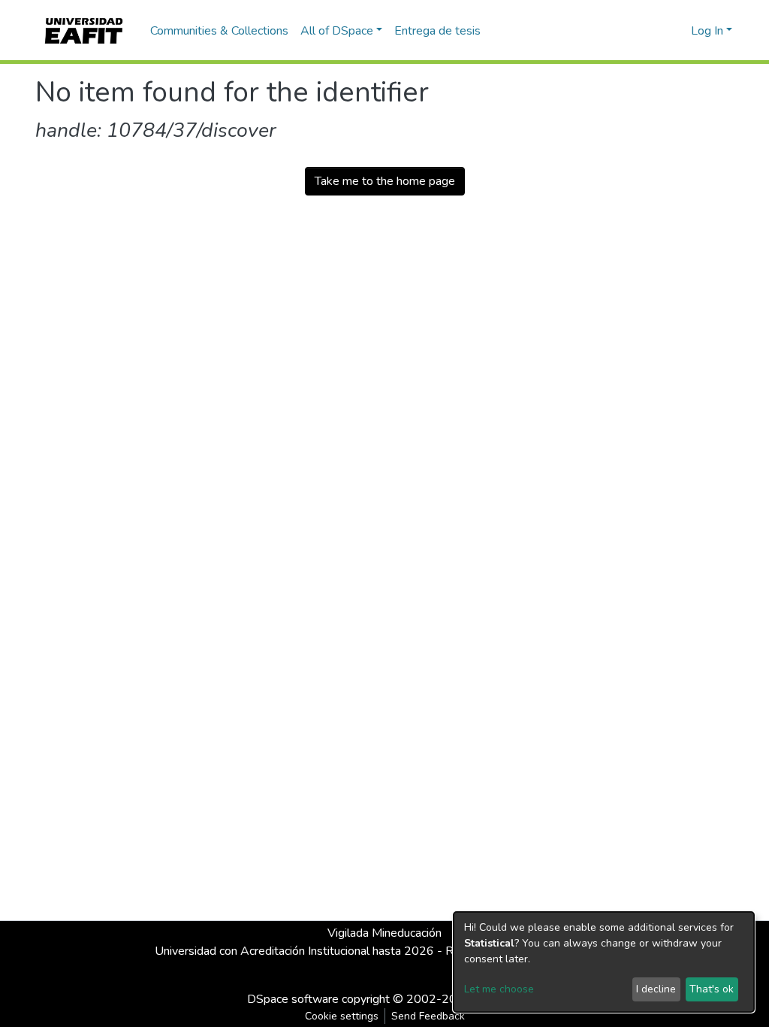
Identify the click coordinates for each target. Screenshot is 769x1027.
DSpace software (293, 999)
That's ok (711, 989)
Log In (707, 31)
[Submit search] (655, 31)
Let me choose (499, 989)
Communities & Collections (219, 31)
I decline (656, 989)
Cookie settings (341, 1016)
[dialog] (604, 962)
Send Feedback (428, 1016)
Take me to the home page (385, 181)
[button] (677, 31)
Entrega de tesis (437, 31)
